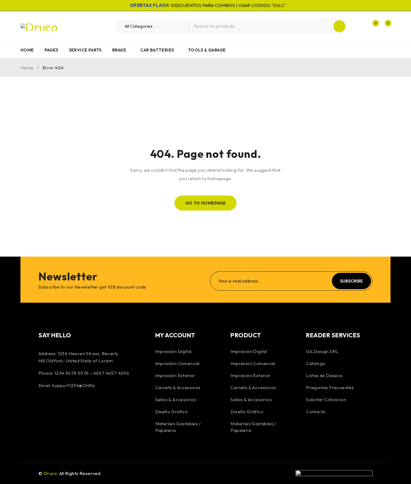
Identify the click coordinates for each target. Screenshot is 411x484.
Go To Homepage (205, 203)
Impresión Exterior (175, 375)
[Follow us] (60, 406)
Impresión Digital (173, 351)
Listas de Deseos (324, 375)
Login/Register (360, 26)
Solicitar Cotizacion (326, 399)
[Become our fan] (45, 406)
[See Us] (77, 406)
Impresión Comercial (177, 363)
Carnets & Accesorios (178, 387)
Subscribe (351, 281)
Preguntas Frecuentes (330, 387)
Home (27, 67)
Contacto (316, 411)
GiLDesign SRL (322, 351)
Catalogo (315, 363)
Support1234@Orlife (73, 385)
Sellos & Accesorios (175, 399)
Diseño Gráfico (171, 411)
